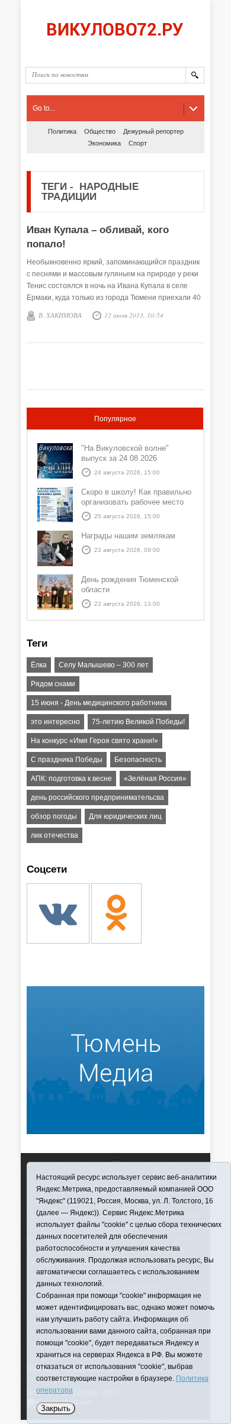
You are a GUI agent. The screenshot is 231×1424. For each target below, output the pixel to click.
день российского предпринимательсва (97, 797)
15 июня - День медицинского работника (99, 703)
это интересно (55, 722)
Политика (62, 131)
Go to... (44, 108)
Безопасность (138, 759)
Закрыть (55, 1408)
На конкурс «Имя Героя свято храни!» (94, 741)
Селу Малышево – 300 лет (104, 665)
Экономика (104, 143)
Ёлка (39, 665)
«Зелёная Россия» (155, 778)
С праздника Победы (66, 759)
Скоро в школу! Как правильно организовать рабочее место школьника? (136, 501)
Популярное (115, 419)
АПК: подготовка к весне (71, 778)
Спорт (138, 143)
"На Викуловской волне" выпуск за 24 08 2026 (125, 453)
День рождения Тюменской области (129, 584)
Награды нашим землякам (128, 535)
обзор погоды (54, 816)
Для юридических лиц (125, 816)
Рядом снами (53, 684)
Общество (100, 131)
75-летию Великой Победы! (138, 722)
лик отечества (54, 835)
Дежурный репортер (153, 131)
